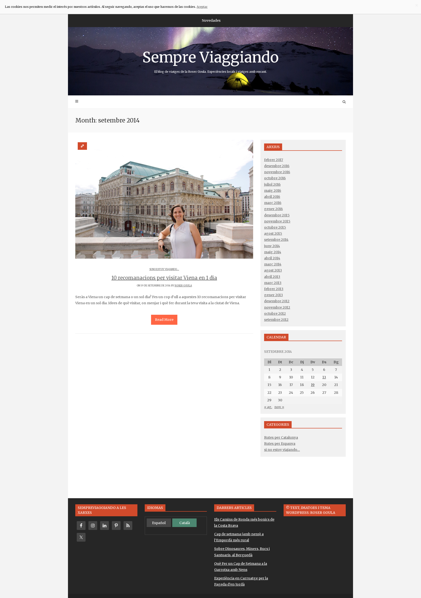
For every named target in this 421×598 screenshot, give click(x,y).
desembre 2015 (277, 215)
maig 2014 (272, 252)
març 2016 (272, 203)
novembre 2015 (277, 221)
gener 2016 (273, 209)
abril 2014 (272, 258)
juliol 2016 (272, 184)
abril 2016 (272, 196)
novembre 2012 (277, 307)
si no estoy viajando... (164, 269)
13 (324, 377)
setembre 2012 (276, 319)
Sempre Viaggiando (210, 60)
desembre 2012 (276, 301)
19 (313, 385)
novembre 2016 (277, 172)
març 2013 (272, 283)
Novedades (211, 20)
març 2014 (272, 264)
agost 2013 (273, 270)
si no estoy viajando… (282, 449)
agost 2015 (273, 233)
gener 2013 (273, 295)
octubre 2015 (275, 227)
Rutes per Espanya (279, 443)
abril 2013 (272, 276)
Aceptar (202, 7)
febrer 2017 (273, 160)
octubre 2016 (275, 178)
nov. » (279, 407)
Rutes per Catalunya (281, 437)
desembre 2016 (276, 166)
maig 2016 (272, 190)
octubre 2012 (275, 313)
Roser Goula (183, 285)
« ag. (268, 407)
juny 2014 (272, 246)
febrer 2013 (273, 289)
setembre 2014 (276, 239)
